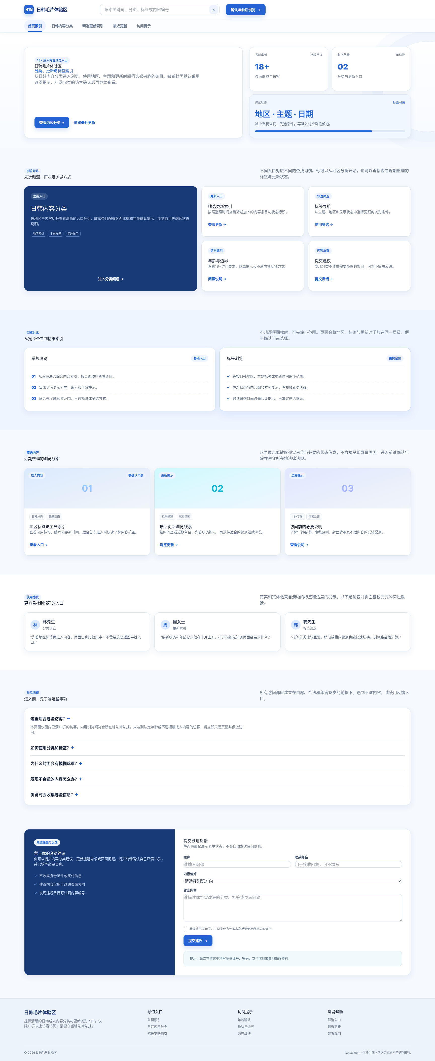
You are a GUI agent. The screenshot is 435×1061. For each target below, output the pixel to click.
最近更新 (120, 26)
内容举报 (244, 1034)
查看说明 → (299, 544)
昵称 (187, 857)
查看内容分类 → (51, 122)
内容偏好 (190, 874)
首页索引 (35, 26)
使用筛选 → (324, 224)
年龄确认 (244, 1020)
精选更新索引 (92, 26)
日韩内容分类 (62, 26)
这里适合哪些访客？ (48, 718)
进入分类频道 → (110, 279)
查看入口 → (39, 544)
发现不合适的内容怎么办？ (54, 779)
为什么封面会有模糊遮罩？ (54, 763)
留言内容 (190, 890)
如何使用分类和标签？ (50, 747)
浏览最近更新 (84, 122)
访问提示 (144, 26)
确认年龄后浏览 (246, 10)
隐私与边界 (246, 1027)
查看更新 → (217, 224)
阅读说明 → (217, 279)
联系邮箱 (301, 857)
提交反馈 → (324, 279)
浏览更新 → (169, 544)
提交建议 (198, 940)
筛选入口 (334, 1020)
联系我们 (334, 1034)
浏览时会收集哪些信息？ (52, 794)
